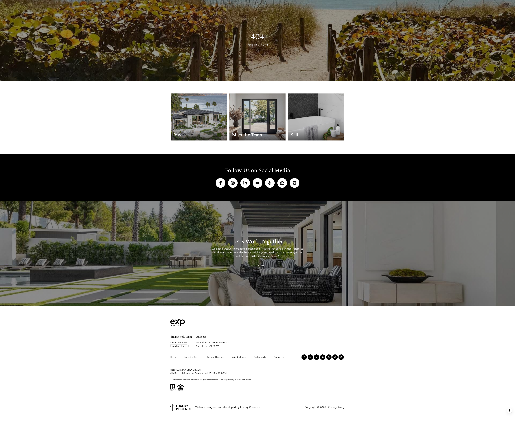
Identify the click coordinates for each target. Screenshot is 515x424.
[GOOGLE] (294, 183)
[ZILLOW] (282, 183)
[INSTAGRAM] (233, 183)
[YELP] (270, 183)
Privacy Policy (336, 407)
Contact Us (279, 357)
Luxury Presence (250, 407)
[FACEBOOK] (220, 183)
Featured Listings (215, 357)
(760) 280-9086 (178, 342)
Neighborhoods (238, 357)
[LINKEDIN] (245, 183)
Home (173, 357)
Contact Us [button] (257, 265)
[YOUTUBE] (257, 183)
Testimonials (260, 357)
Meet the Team (191, 357)
